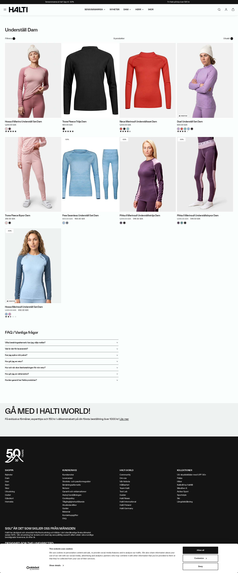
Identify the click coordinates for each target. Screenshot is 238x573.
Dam (7, 478)
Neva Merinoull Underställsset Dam (138, 122)
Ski (178, 498)
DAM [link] (126, 10)
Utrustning (10, 492)
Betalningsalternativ (71, 485)
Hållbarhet (124, 485)
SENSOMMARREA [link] (94, 10)
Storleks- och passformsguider (76, 482)
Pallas (179, 478)
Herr (7, 482)
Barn (7, 485)
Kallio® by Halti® (185, 485)
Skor (7, 488)
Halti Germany (126, 508)
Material (66, 512)
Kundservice (68, 475)
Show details (55, 565)
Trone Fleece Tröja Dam (74, 122)
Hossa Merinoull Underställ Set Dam (24, 307)
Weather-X (182, 488)
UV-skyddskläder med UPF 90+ (191, 475)
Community (125, 475)
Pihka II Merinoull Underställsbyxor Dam (198, 216)
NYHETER (114, 10)
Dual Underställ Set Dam (190, 122)
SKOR (150, 10)
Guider (65, 508)
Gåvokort (9, 498)
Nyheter (9, 475)
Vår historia (125, 482)
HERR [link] (138, 10)
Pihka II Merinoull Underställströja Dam (140, 216)
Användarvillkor (69, 505)
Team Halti (124, 488)
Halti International (128, 502)
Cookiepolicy (68, 498)
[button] (5, 10)
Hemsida (9, 502)
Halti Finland (125, 505)
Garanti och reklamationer (74, 492)
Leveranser (67, 478)
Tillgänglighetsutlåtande (73, 502)
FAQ (64, 519)
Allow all (200, 550)
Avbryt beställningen (72, 495)
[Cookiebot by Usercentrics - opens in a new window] (33, 568)
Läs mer (124, 419)
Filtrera (8, 39)
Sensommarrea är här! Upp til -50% (59, 2)
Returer (65, 488)
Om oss (123, 478)
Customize (199, 558)
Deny (200, 566)
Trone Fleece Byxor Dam (17, 216)
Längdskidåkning (185, 502)
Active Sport (183, 492)
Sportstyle (182, 495)
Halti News (125, 498)
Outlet (8, 495)
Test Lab (123, 492)
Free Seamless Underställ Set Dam (80, 216)
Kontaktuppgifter (70, 515)
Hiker (179, 482)
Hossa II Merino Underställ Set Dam (23, 122)
